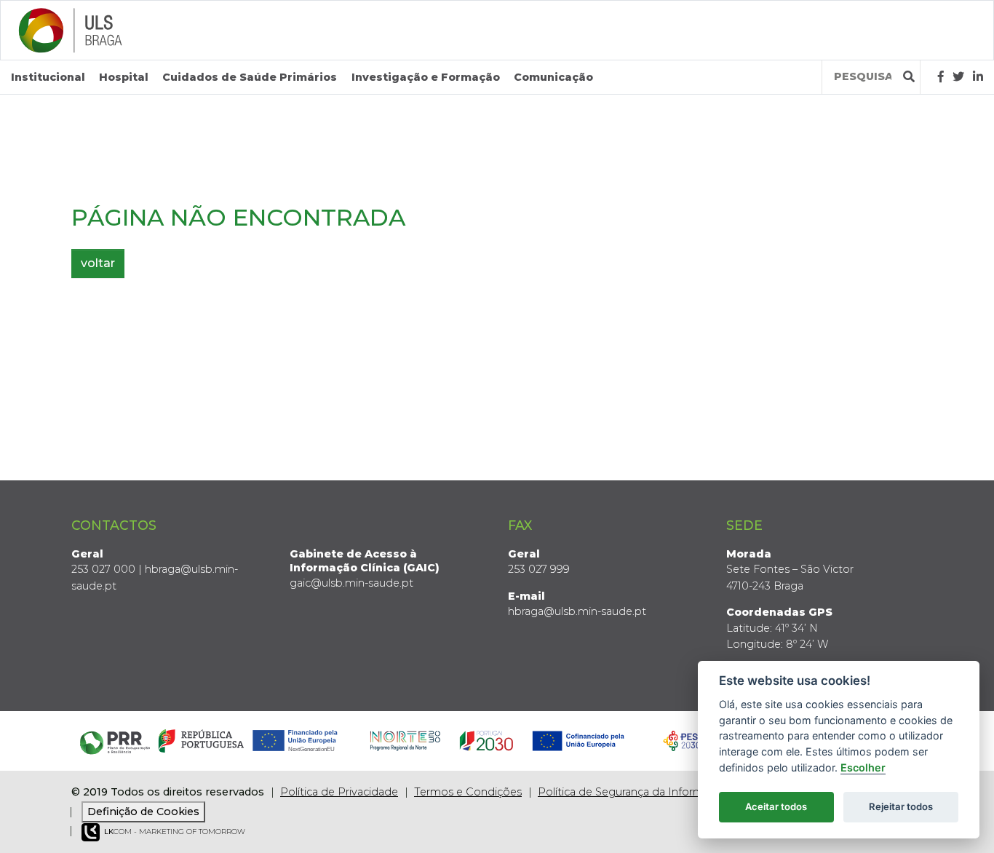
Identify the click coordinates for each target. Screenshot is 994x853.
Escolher (863, 767)
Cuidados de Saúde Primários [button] (249, 77)
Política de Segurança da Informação (633, 791)
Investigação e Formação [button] (425, 77)
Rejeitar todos (901, 806)
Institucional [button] (48, 77)
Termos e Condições (468, 791)
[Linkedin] (978, 77)
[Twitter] (958, 77)
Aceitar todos (776, 806)
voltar (98, 263)
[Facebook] (941, 77)
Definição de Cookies (143, 811)
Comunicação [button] (553, 77)
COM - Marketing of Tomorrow (174, 831)
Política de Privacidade (339, 791)
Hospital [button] (123, 77)
